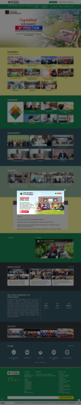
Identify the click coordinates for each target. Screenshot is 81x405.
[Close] (65, 190)
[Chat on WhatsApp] (2, 399)
